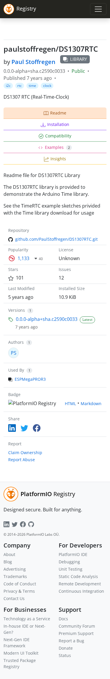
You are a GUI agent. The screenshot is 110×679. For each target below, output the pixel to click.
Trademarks (15, 576)
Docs (63, 618)
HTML (70, 403)
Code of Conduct (20, 584)
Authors (16, 342)
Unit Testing (70, 569)
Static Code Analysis (78, 576)
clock (47, 85)
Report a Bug (71, 640)
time (32, 85)
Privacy (10, 591)
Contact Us (14, 598)
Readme (58, 113)
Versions (16, 310)
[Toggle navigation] (98, 9)
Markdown (91, 403)
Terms (29, 591)
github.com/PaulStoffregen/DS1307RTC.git (56, 239)
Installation (58, 124)
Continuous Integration (81, 591)
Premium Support (76, 633)
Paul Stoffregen (33, 62)
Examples (57, 147)
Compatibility (58, 136)
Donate (66, 648)
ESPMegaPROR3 (30, 379)
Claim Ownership (25, 452)
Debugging (69, 562)
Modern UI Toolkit (21, 653)
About (9, 554)
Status (65, 655)
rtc (19, 85)
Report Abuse (21, 459)
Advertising (15, 569)
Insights (58, 158)
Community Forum (77, 626)
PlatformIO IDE (73, 554)
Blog (8, 562)
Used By (16, 370)
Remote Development (80, 584)
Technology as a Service (27, 618)
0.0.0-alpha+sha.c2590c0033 (46, 319)
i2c (8, 85)
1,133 (23, 258)
